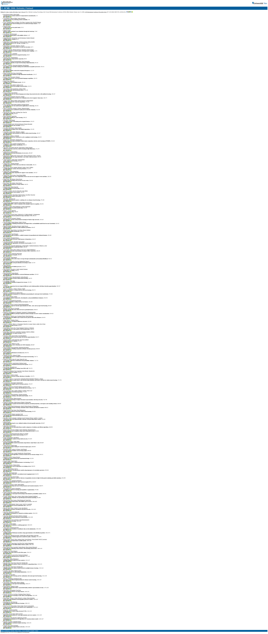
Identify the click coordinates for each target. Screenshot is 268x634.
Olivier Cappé (16, 492)
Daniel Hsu (13, 116)
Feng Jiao (33, 194)
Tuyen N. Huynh (7, 218)
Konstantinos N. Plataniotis (15, 312)
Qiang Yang (12, 112)
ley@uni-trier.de (26, 632)
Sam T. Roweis (21, 12)
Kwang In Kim (14, 555)
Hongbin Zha (24, 562)
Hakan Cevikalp (7, 73)
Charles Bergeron (7, 38)
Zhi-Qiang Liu (14, 602)
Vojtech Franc (6, 171)
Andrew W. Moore (16, 449)
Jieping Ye (12, 81)
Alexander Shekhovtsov (16, 245)
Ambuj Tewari (24, 226)
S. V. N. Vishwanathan (12, 606)
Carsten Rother (25, 245)
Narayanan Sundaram (17, 65)
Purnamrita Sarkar (7, 449)
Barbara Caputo (22, 363)
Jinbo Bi (23, 406)
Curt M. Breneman (22, 38)
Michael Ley (20, 632)
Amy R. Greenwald (16, 191)
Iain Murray (16, 437)
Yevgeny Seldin (6, 461)
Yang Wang (15, 194)
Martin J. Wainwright (26, 402)
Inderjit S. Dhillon (30, 331)
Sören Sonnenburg (14, 171)
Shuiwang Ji (11, 512)
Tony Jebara (11, 570)
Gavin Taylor (17, 378)
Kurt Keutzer (26, 65)
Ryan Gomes (6, 183)
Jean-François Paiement (8, 371)
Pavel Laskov (13, 175)
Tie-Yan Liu (12, 261)
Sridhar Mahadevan (14, 559)
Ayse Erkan (19, 230)
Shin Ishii (36, 535)
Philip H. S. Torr (43, 245)
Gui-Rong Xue (19, 112)
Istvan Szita (5, 523)
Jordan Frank (6, 179)
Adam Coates (6, 85)
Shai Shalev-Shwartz (13, 147)
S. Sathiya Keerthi (28, 214)
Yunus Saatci (14, 543)
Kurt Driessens (14, 234)
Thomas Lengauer (23, 41)
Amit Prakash (24, 449)
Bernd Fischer (12, 425)
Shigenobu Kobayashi (14, 433)
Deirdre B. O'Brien (7, 359)
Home (2, 630)
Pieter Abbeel (13, 85)
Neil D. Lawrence (43, 539)
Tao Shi (5, 468)
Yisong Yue (5, 609)
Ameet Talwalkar (21, 18)
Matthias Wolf (13, 155)
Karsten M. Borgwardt (17, 253)
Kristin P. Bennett (30, 38)
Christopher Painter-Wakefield (27, 378)
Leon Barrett (6, 34)
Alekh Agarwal (17, 402)
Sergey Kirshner (6, 237)
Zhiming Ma (22, 261)
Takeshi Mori (23, 535)
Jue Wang (15, 594)
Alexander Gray (13, 367)
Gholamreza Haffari (7, 194)
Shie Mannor (12, 179)
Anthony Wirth (22, 88)
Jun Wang (5, 570)
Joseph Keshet (15, 363)
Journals (12, 630)
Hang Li (27, 261)
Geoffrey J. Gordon (7, 191)
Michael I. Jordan (22, 167)
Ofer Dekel (5, 120)
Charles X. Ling (17, 508)
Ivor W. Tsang (12, 613)
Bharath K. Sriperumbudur (9, 504)
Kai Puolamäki (6, 382)
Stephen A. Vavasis (20, 45)
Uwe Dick (5, 128)
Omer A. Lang (19, 504)
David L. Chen (6, 77)
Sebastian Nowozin (7, 355)
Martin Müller (21, 484)
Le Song (5, 496)
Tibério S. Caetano (22, 390)
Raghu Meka (6, 331)
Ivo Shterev (16, 22)
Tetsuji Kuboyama (13, 472)
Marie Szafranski (7, 519)
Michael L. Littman (20, 131)
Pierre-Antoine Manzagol (31, 547)
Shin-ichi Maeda (30, 535)
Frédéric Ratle (13, 582)
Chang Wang (6, 559)
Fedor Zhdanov (13, 551)
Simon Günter (20, 606)
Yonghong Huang (21, 316)
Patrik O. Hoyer (22, 222)
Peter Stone (13, 410)
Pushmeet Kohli (6, 245)
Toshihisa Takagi (14, 320)
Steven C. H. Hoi (7, 210)
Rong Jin (14, 210)
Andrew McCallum (13, 12)
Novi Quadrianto (7, 390)
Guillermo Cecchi (21, 418)
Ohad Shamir (12, 120)
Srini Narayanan (13, 34)
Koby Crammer (6, 104)
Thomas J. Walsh (21, 288)
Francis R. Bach (6, 26)
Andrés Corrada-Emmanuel (9, 96)
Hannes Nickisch (16, 457)
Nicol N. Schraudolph (29, 606)
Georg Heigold (6, 202)
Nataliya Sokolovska (7, 492)
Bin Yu (16, 468)
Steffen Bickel (6, 41)
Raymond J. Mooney (15, 77)
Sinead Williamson (16, 206)
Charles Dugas (6, 151)
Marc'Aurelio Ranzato (8, 398)
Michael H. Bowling (7, 49)
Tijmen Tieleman (7, 531)
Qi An (4, 22)
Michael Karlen (6, 230)
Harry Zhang (10, 508)
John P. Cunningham (7, 108)
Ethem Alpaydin (14, 187)
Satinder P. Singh (14, 586)
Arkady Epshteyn (7, 159)
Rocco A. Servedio (15, 308)
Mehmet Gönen (6, 187)
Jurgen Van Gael (7, 543)
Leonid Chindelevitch (19, 453)
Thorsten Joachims (14, 163)
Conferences (7, 630)
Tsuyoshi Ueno (6, 535)
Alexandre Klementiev (8, 241)
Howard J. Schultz (20, 96)
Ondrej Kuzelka (6, 257)
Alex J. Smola (14, 390)
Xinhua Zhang (11, 496)
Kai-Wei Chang (13, 214)
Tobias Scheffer (31, 41)
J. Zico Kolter (6, 249)
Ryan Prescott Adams (8, 14)
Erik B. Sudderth (13, 167)
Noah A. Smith (36, 324)
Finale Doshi (6, 139)
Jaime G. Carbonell (14, 135)
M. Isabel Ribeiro (22, 335)
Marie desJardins (30, 598)
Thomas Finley (6, 163)
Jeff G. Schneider (13, 53)
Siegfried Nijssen (7, 351)
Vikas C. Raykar (36, 155)
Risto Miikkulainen (21, 410)
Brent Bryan (6, 53)
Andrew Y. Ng (19, 85)
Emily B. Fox (6, 167)
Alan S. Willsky (29, 167)
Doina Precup (19, 179)
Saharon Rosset (6, 422)
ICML (7, 8)
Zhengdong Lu (6, 316)
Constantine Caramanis (20, 331)
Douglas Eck (31, 371)
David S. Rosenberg (15, 488)
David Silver (6, 484)
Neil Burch (23, 49)
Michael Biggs (6, 45)
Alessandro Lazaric (7, 277)
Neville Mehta (6, 328)
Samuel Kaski (19, 382)
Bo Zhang (15, 625)
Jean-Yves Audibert (24, 339)
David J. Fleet (14, 539)
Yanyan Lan (6, 261)
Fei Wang (10, 621)
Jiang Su (5, 508)
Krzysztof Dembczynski (8, 124)
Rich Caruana (6, 61)
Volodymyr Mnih (7, 339)
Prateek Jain (12, 331)
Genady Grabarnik (12, 418)
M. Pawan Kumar (7, 343)
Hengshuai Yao (6, 602)
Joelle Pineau (12, 139)
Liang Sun (5, 512)
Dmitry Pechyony (22, 100)
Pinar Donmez (6, 135)
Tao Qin (17, 261)
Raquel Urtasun (6, 539)
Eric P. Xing (42, 324)
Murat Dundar (6, 155)
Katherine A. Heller (7, 206)
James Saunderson (14, 88)
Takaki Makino (6, 320)
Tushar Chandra (28, 147)
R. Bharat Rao (35, 406)
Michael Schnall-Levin (8, 453)
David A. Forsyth (14, 304)
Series (16, 630)
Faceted (27, 630)
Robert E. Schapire (23, 515)
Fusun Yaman (6, 598)
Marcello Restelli (16, 277)
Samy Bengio (25, 371)
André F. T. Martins (7, 324)
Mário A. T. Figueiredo (18, 324)
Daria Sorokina (6, 500)
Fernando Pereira (25, 104)
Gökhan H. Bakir (16, 355)
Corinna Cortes (6, 100)
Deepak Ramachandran (23, 304)
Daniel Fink (28, 500)
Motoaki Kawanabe (15, 535)
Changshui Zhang (17, 621)
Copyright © (3, 632)
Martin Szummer (17, 398)
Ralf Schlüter (22, 202)
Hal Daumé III (12, 300)
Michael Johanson (17, 49)
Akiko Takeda (6, 527)
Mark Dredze (6, 143)
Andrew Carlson (14, 375)
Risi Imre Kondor (7, 253)
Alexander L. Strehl (14, 269)
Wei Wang (5, 574)
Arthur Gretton (24, 496)
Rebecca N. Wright (24, 433)
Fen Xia (5, 594)
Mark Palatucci (6, 375)
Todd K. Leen (14, 316)
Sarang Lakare (20, 155)
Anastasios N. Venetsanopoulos (28, 312)
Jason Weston (14, 92)
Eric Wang (22, 22)
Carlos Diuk (6, 131)
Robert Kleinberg (14, 394)
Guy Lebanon (6, 281)
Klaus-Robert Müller (21, 175)
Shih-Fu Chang (17, 570)
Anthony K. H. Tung (21, 617)
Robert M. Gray (23, 359)
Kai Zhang (5, 613)
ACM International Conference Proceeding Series (96, 12)
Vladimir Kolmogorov (34, 245)
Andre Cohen (12, 131)
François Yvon (23, 492)
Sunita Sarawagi (7, 445)
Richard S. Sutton (13, 484)
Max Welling (12, 183)
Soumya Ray (13, 328)
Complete (32, 630)
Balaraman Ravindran (24, 347)
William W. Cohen (5, 12)
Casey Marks (25, 191)
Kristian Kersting (7, 234)
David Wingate (6, 586)
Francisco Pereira (29, 418)
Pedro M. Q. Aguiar (27, 324)
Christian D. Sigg (7, 480)
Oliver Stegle (16, 14)
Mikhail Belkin (10, 468)
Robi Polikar (19, 73)
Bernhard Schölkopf (32, 496)
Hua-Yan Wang (6, 562)
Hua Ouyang (6, 367)
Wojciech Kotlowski (19, 124)
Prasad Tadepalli (20, 328)
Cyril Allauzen (6, 18)
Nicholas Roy (19, 139)
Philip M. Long (6, 308)
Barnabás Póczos (15, 237)
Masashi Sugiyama (14, 527)
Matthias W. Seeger (7, 457)
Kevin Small (21, 241)
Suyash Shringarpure (8, 476)
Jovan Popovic (28, 539)
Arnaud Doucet (14, 57)
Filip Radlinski (6, 394)
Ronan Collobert (7, 92)
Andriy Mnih (16, 441)
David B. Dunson (37, 22)
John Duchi (5, 147)
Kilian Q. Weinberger (8, 578)
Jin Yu (4, 606)
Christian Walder (7, 555)
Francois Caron (6, 57)
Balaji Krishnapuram (15, 406)
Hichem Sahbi (6, 429)
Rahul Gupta (14, 445)
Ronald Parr (6, 378)
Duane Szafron (30, 49)
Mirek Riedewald (21, 500)
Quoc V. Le (29, 390)
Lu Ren (5, 414)
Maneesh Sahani (25, 108)
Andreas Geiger (20, 539)
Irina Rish (5, 418)
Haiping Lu (5, 312)
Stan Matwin (24, 508)
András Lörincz (12, 523)
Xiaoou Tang (19, 292)
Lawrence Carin (28, 22)
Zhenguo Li (6, 292)
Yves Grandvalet (18, 371)
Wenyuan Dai (6, 112)
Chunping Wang (10, 22)
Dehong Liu (11, 386)
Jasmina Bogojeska (14, 41)
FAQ (19, 630)
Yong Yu (25, 112)
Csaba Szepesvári (15, 339)
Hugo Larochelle (7, 273)
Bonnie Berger (27, 453)
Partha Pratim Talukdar (16, 104)
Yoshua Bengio (14, 273)
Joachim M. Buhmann (16, 480)
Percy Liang (6, 296)
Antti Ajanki (13, 382)
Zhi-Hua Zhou (12, 574)
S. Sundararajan (36, 214)
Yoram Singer (22, 147)
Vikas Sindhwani (7, 488)
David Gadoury (13, 151)
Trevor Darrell (35, 539)
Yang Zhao (12, 281)
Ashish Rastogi (29, 100)
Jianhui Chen (6, 81)
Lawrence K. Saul (17, 578)
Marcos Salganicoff (28, 155)
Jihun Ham (5, 198)
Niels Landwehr (6, 265)
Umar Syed (5, 515)
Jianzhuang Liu (12, 292)
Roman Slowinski (28, 124)
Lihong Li (5, 284)
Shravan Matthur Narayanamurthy (10, 347)
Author (36, 630)
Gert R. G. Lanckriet (27, 504)
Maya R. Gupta (15, 359)
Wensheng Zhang (22, 594)
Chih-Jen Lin (21, 214)
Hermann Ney (28, 202)
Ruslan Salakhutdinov (8, 437)
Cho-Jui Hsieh (6, 214)
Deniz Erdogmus (29, 316)
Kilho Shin (5, 472)
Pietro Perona (19, 183)
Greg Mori (27, 194)
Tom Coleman (6, 88)
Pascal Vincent (6, 547)
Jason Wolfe (6, 590)
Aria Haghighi (12, 590)
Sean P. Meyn (15, 335)
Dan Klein (18, 300)
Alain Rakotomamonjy (24, 519)
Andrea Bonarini (24, 277)
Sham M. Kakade (7, 226)
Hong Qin (19, 562)
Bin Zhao (5, 621)
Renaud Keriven (31, 429)
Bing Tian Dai (13, 617)
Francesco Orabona (7, 363)
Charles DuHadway (31, 249)
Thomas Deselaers (15, 202)
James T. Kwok (18, 613)
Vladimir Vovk (6, 551)
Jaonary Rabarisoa (23, 429)
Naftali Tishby (14, 461)
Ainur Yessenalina (26, 61)
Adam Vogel (14, 159)
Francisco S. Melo (7, 335)
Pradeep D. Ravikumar (8, 402)
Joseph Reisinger (7, 410)
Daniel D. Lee (12, 198)
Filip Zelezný (14, 257)
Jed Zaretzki (14, 38)
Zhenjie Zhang (6, 617)
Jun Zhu (5, 625)
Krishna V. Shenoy (17, 108)
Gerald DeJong (21, 159)
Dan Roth (16, 241)
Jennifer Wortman (23, 269)
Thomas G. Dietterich (29, 328)
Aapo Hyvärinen (7, 222)
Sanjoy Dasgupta (7, 116)
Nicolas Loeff (6, 304)
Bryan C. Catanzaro (7, 65)
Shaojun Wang (21, 194)
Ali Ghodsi (12, 45)
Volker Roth (6, 425)
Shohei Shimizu (14, 222)
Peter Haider (11, 128)
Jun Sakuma (6, 433)
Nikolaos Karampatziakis (15, 61)
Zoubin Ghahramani (25, 206)
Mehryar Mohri (13, 18)
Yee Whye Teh (20, 543)
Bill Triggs (13, 73)
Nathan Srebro (16, 465)
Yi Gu (24, 249)
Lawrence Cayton (7, 69)
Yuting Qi (5, 386)
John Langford (6, 269)
